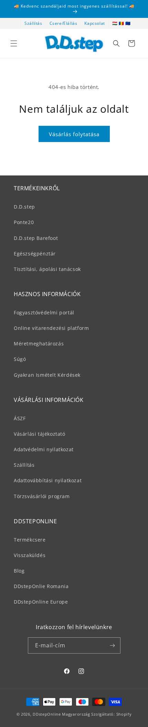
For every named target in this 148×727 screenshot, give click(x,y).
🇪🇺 (128, 23)
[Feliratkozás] (112, 645)
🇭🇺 (115, 23)
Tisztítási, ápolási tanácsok (47, 269)
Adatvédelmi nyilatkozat (44, 449)
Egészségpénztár (35, 253)
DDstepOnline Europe (41, 601)
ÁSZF (19, 418)
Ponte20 (24, 222)
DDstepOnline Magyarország (62, 714)
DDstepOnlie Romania (41, 586)
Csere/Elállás (63, 23)
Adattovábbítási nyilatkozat (48, 480)
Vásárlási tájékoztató (39, 434)
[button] (13, 43)
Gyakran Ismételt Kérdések (47, 375)
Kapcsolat (94, 23)
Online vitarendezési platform (51, 328)
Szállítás (33, 23)
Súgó (20, 359)
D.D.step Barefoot (36, 238)
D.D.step (24, 206)
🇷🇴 (121, 23)
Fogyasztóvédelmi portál (44, 312)
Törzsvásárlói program (42, 496)
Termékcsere (30, 539)
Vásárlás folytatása (74, 134)
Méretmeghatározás (39, 343)
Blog (19, 570)
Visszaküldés (29, 555)
